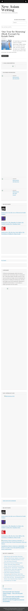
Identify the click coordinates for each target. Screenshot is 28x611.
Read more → (5, 55)
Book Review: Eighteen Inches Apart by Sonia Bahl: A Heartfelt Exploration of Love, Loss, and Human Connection (14, 560)
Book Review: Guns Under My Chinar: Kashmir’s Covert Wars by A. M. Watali (14, 579)
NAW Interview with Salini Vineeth (16, 193)
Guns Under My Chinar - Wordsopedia (12, 577)
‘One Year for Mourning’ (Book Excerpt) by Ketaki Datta (13, 33)
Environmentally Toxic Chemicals (11, 591)
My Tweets (3, 260)
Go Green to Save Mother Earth (11, 598)
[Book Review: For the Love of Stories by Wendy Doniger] (14, 209)
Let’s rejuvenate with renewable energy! (13, 596)
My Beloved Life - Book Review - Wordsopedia (14, 567)
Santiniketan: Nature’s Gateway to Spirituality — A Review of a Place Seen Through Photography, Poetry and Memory (14, 547)
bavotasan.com (20, 609)
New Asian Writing (10, 8)
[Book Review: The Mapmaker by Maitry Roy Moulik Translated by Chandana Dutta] (14, 218)
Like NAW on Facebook (9, 500)
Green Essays (8, 588)
